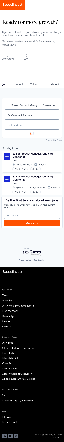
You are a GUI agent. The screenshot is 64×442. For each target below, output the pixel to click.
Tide (14, 160)
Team (5, 295)
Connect (7, 321)
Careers (6, 326)
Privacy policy (25, 260)
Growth (6, 363)
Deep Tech (8, 353)
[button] (59, 5)
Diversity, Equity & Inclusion (18, 400)
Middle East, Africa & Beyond (18, 378)
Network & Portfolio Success (18, 305)
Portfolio (7, 300)
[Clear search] (55, 105)
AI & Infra (8, 342)
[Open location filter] (55, 125)
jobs (5, 84)
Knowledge (8, 316)
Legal (5, 395)
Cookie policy (40, 260)
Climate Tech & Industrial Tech (19, 348)
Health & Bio (9, 368)
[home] (12, 5)
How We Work (10, 310)
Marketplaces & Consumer (17, 373)
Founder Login (10, 422)
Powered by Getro (54, 140)
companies (19, 84)
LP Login (7, 416)
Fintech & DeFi (10, 358)
